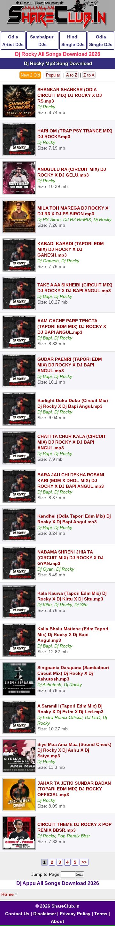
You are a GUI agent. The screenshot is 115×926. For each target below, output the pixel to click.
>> (84, 862)
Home (7, 894)
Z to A (89, 75)
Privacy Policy (75, 913)
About (57, 921)
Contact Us (17, 913)
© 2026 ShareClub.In (57, 906)
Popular (53, 75)
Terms (100, 913)
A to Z (71, 75)
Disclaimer (44, 913)
